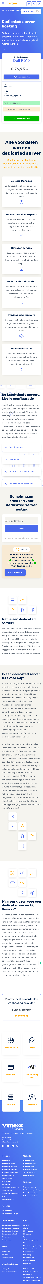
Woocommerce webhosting (7, 1183)
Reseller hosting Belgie (10, 1213)
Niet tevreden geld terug (32, 1246)
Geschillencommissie (30, 1249)
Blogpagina (27, 1234)
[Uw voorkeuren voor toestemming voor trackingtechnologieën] (40, 963)
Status (25, 1228)
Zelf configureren (22, 118)
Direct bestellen (23, 77)
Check (21, 529)
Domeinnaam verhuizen (10, 1228)
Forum (25, 1237)
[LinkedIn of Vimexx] (13, 1146)
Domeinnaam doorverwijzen (7, 1238)
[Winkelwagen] (39, 3)
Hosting (12, 10)
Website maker (28, 1166)
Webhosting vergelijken (10, 1193)
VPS (3, 1196)
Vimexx (4, 10)
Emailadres (6, 1251)
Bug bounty (27, 1263)
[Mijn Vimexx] (34, 3)
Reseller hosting (7, 1211)
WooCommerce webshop (32, 1190)
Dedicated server (8, 1199)
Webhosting (6, 1161)
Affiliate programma (30, 1240)
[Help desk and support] (29, 3)
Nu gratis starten (15, 572)
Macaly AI (5, 1269)
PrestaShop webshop (30, 1193)
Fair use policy (28, 1274)
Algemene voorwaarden (31, 1280)
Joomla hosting (7, 1178)
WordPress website (30, 1169)
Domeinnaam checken (10, 1231)
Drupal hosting (7, 1190)
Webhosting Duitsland (9, 1166)
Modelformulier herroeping (28, 1253)
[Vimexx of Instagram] (18, 1146)
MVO (25, 1243)
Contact (26, 1225)
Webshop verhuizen (30, 1196)
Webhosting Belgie (8, 1163)
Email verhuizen (7, 1257)
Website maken (28, 1161)
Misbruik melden (29, 1260)
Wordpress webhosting (10, 1172)
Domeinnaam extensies (10, 1234)
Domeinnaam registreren (10, 1225)
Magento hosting (8, 1175)
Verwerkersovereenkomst (32, 1277)
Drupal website (28, 1175)
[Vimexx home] (13, 3)
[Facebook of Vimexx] (4, 1146)
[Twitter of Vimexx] (9, 1146)
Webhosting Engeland (9, 1169)
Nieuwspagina (28, 1231)
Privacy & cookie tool (9, 1272)
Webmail (5, 1254)
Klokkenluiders (28, 1258)
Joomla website (29, 1172)
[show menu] (3, 3)
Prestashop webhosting (10, 1187)
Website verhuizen (29, 1163)
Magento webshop (29, 1187)
